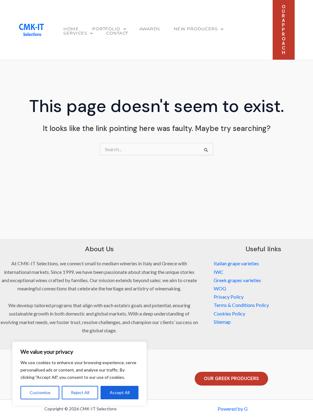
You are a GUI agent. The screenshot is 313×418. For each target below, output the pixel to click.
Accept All (120, 392)
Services (75, 33)
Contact (117, 33)
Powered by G (233, 409)
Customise (40, 392)
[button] (123, 29)
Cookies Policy (229, 313)
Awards (149, 29)
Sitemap (222, 322)
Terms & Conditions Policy (241, 305)
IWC (218, 272)
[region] (79, 373)
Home (71, 29)
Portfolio (106, 29)
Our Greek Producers (231, 378)
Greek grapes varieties (237, 280)
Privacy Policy (229, 297)
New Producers (196, 29)
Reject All (80, 392)
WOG (220, 288)
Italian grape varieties (236, 263)
